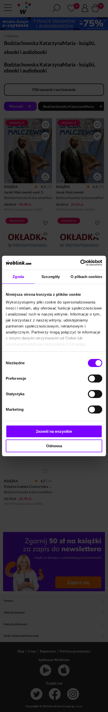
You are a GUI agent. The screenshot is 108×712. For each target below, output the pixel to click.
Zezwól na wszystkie (54, 431)
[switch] (95, 378)
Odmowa (54, 446)
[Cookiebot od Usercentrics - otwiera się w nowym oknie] (80, 263)
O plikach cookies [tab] (86, 276)
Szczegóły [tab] (50, 276)
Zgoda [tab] (18, 276)
